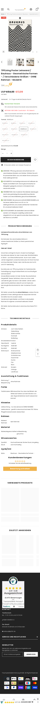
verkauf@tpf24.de (9, 631)
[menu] (2, 9)
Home (2, 14)
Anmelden (31, 654)
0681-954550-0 (8, 620)
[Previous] (33, 52)
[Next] (37, 52)
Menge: (3, 149)
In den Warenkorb (16, 160)
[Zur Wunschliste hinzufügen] (35, 159)
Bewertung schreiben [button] (20, 469)
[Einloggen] (31, 9)
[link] (10, 515)
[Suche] (8, 9)
